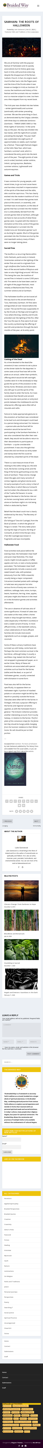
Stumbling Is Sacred (12, 963)
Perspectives (8, 1297)
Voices (6, 1333)
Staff (6, 1357)
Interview (7, 1250)
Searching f (8, 1308)
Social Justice (9, 1313)
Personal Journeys (10, 1292)
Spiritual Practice (10, 1318)
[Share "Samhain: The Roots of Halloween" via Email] (19, 805)
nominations (9, 1271)
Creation (7, 1219)
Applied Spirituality (11, 1204)
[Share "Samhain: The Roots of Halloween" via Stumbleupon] (36, 801)
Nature (6, 1266)
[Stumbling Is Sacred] (21, 949)
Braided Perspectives (11, 1209)
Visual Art (7, 1328)
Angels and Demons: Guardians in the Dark (21, 992)
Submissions (8, 1351)
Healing (7, 1245)
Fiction (6, 1240)
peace (6, 1287)
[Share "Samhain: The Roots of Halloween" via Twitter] (11, 801)
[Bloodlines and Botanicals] (21, 920)
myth (6, 1261)
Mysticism (8, 1256)
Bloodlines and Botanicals (14, 934)
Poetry (6, 1302)
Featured (8, 32)
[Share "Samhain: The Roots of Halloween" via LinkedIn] (28, 801)
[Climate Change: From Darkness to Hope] (21, 890)
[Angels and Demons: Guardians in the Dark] (21, 979)
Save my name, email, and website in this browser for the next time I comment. (20, 1048)
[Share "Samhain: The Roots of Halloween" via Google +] (15, 801)
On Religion (8, 1276)
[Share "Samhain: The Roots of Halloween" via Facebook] (7, 801)
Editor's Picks (9, 1230)
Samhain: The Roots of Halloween (26, 744)
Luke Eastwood (19, 29)
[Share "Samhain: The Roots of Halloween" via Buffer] (32, 801)
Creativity (7, 1224)
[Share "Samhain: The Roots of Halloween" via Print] (24, 805)
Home (6, 1341)
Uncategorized (9, 1323)
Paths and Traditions (19, 32)
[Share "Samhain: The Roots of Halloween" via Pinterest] (24, 801)
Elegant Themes (17, 1443)
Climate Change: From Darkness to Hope (20, 904)
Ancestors (7, 1198)
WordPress (36, 1443)
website (31, 751)
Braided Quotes (10, 1214)
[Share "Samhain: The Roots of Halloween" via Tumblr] (19, 801)
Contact (7, 1346)
